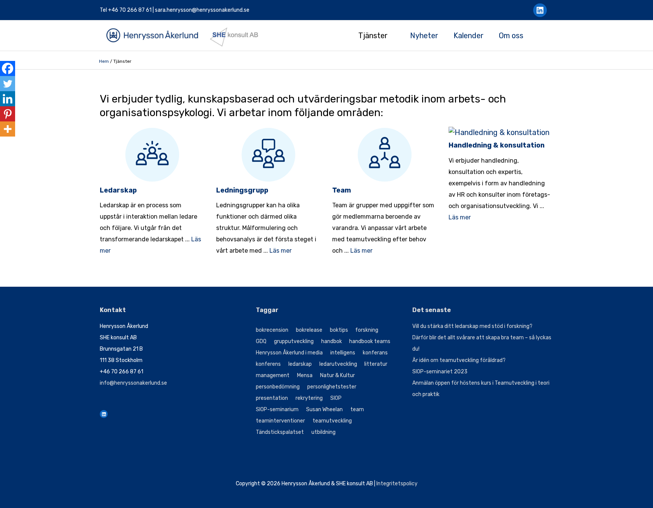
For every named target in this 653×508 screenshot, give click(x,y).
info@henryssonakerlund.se (133, 383)
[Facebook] (7, 68)
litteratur (375, 364)
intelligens (342, 353)
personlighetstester (331, 387)
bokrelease (309, 330)
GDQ (261, 341)
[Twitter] (7, 83)
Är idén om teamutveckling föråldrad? (459, 360)
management (272, 375)
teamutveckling (332, 421)
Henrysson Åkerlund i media (289, 353)
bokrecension (272, 330)
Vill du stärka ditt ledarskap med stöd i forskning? (472, 326)
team (357, 409)
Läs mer (280, 250)
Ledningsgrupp (242, 190)
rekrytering (309, 398)
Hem (104, 61)
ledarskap (300, 364)
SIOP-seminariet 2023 (439, 371)
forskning (366, 330)
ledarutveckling (338, 364)
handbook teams (369, 341)
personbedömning (278, 387)
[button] (549, 35)
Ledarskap (118, 190)
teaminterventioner (280, 421)
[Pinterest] (7, 113)
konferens (268, 364)
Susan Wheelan (324, 409)
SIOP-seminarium (277, 409)
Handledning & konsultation (497, 145)
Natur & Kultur (337, 375)
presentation (272, 398)
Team (341, 190)
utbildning (323, 432)
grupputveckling (294, 341)
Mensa (305, 375)
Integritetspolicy (397, 483)
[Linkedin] (7, 98)
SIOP (336, 398)
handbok (331, 341)
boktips (339, 330)
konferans (375, 353)
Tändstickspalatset (280, 432)
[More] (7, 129)
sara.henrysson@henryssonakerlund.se (202, 10)
